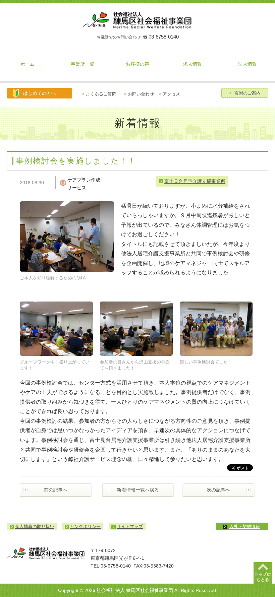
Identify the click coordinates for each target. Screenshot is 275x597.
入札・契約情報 (244, 526)
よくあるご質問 (99, 93)
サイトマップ (130, 526)
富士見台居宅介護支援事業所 (194, 181)
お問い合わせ (139, 93)
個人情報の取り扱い (34, 526)
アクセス (169, 93)
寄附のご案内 (245, 92)
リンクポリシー (85, 526)
